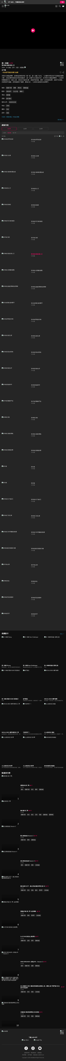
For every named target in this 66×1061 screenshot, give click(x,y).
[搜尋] (60, 6)
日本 (13, 67)
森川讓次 (8, 98)
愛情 (28, 839)
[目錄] (3, 6)
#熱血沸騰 (16, 117)
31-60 (9, 132)
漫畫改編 (25, 88)
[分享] (63, 72)
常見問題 (24, 1054)
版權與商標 (26, 1052)
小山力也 (15, 91)
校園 (32, 965)
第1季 (9, 128)
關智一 (21, 91)
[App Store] (27, 1040)
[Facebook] (26, 1048)
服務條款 (40, 1052)
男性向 (19, 88)
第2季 (25, 128)
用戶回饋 (30, 1054)
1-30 (4, 132)
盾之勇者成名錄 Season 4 (27, 861)
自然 (28, 940)
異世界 (40, 890)
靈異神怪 (51, 814)
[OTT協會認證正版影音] (62, 64)
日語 (17, 67)
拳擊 (14, 88)
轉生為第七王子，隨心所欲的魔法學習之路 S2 (32, 886)
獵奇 (36, 789)
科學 (32, 940)
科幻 (32, 789)
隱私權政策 (33, 1052)
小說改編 (37, 865)
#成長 (3, 117)
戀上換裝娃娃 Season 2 (26, 835)
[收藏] (60, 72)
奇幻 (28, 814)
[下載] (56, 6)
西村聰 (8, 95)
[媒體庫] (63, 6)
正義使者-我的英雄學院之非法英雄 (29, 1012)
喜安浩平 (8, 91)
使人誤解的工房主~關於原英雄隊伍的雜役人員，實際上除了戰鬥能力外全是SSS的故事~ (40, 986)
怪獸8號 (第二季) (25, 785)
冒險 (40, 814)
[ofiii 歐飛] (7, 6)
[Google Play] (39, 1040)
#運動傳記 (9, 117)
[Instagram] (33, 1048)
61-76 (14, 132)
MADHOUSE (12, 102)
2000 (3, 67)
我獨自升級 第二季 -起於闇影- (28, 911)
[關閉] (2, 2)
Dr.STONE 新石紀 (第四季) (27, 936)
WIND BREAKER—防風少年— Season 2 (31, 961)
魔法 (36, 890)
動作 (22, 789)
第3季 (41, 128)
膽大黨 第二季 (24, 810)
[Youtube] (40, 1048)
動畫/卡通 (9, 88)
